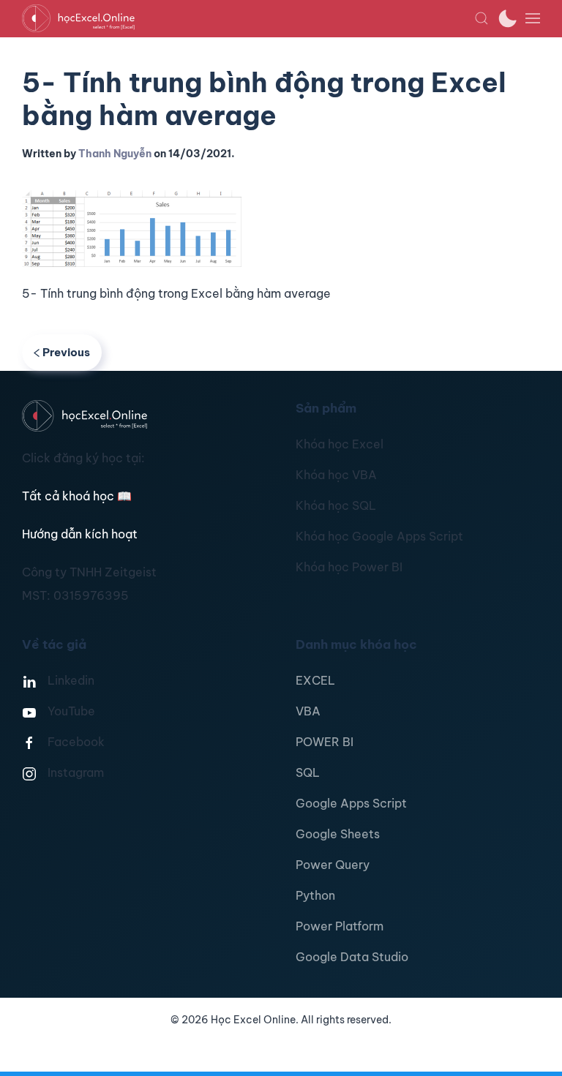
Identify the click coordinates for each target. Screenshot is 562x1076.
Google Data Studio (352, 956)
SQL (308, 772)
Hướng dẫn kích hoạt (80, 534)
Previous (66, 352)
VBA (308, 711)
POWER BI (324, 741)
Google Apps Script (351, 803)
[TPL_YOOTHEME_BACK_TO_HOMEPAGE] (248, 18)
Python (315, 895)
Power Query (333, 864)
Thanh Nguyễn (114, 153)
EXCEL (315, 680)
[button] (481, 18)
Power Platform (339, 926)
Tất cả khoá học (77, 496)
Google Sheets (338, 834)
